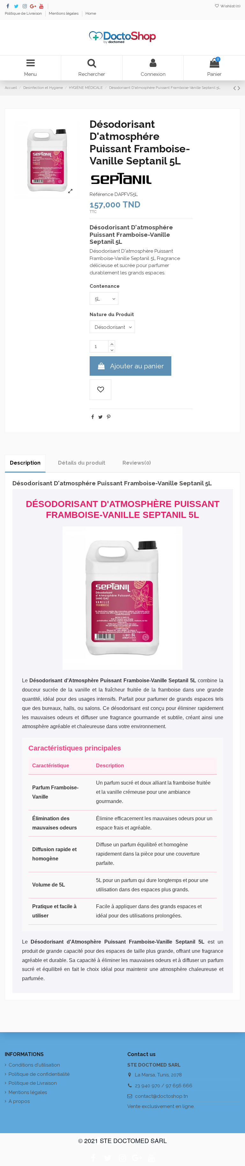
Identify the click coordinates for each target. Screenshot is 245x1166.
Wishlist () (229, 6)
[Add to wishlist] (100, 390)
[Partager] (92, 417)
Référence (101, 194)
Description (25, 463)
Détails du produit (81, 463)
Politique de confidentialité (39, 1074)
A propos (19, 1101)
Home (90, 13)
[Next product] (239, 88)
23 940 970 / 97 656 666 (163, 1086)
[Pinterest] (108, 417)
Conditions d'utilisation (34, 1065)
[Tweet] (100, 417)
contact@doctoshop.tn (161, 1096)
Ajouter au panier (137, 366)
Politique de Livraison (24, 13)
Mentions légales (64, 13)
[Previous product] (235, 88)
